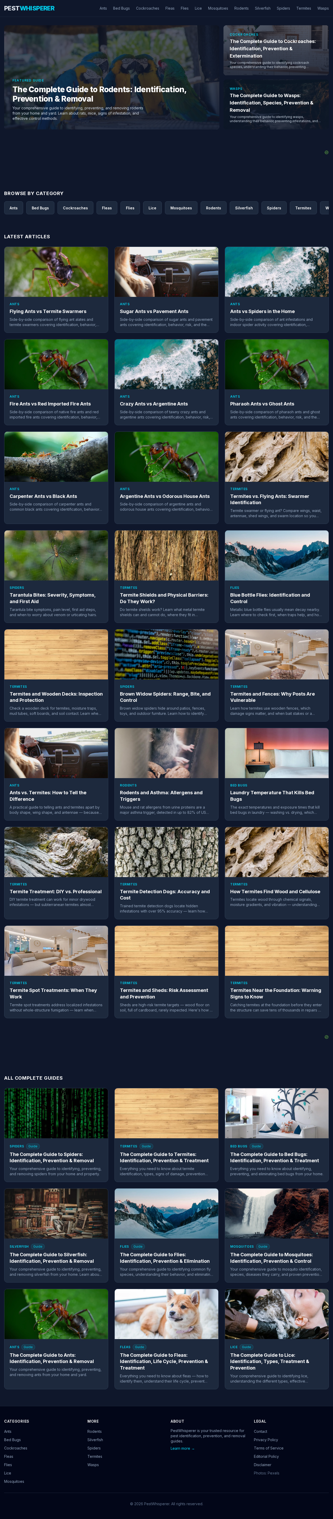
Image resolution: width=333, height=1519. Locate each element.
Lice (198, 8)
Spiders (283, 8)
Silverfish (263, 8)
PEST (29, 8)
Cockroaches (147, 8)
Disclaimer (262, 1464)
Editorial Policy (266, 1456)
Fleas (170, 8)
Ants (103, 8)
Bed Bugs (121, 8)
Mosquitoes (218, 8)
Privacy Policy (266, 1439)
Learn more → (183, 1448)
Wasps (323, 8)
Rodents (241, 8)
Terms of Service (269, 1448)
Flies (185, 8)
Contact (260, 1431)
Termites (303, 8)
